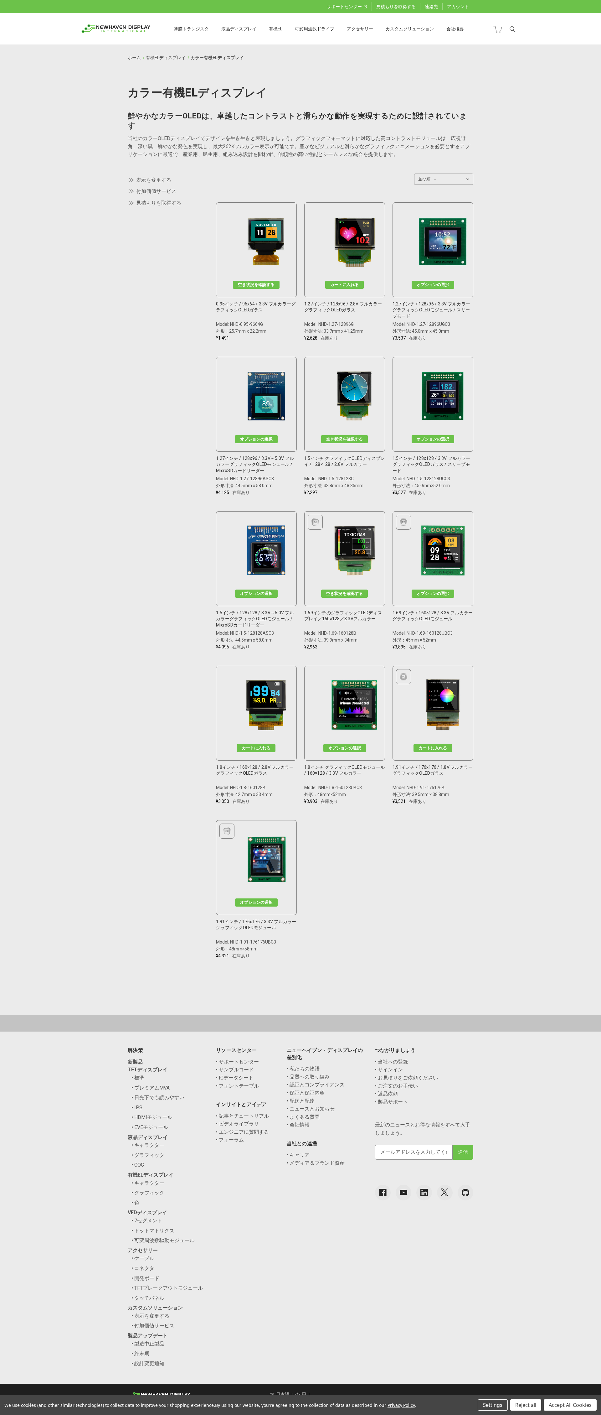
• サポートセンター (237, 1062)
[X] (445, 1192)
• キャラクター (147, 1145)
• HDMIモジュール (151, 1117)
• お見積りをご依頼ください (406, 1078)
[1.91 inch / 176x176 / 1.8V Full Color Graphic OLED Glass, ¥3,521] (443, 706)
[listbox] (453, 179)
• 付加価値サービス (152, 1326)
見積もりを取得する (396, 6)
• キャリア (298, 1155)
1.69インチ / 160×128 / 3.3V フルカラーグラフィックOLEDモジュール (433, 616)
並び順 (424, 179)
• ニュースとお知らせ (311, 1109)
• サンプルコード (235, 1070)
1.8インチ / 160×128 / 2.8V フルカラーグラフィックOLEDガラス (255, 770)
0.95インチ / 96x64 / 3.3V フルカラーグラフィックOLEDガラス (255, 307)
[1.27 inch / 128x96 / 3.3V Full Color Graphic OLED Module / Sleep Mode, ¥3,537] (442, 243)
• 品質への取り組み (308, 1077)
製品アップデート (148, 1336)
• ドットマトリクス (152, 1231)
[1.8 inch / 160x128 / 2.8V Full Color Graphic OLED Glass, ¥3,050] (266, 706)
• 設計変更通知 (147, 1363)
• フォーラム (230, 1140)
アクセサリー (360, 28)
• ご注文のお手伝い (396, 1086)
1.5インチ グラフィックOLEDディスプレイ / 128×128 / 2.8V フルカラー (344, 461)
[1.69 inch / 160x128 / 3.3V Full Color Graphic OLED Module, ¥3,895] (443, 552)
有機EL (275, 28)
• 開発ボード (145, 1278)
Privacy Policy (401, 1405)
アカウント (458, 6)
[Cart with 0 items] (497, 29)
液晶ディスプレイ (238, 28)
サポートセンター (345, 6)
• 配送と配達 (301, 1101)
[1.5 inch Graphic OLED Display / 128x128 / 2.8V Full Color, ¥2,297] (354, 397)
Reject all (525, 1405)
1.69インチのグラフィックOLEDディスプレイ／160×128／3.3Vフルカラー (343, 616)
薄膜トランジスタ (191, 28)
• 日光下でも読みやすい (157, 1097)
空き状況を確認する (256, 284)
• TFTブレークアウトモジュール (167, 1288)
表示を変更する (153, 180)
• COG (137, 1165)
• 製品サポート (391, 1102)
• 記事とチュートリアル (242, 1116)
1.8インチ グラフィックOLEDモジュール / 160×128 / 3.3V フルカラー (344, 770)
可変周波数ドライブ (314, 28)
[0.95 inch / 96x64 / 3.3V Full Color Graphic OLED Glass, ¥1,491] (266, 243)
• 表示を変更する (150, 1316)
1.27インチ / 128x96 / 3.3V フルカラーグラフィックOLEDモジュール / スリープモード (431, 310)
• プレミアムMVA (150, 1088)
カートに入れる (344, 284)
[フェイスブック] (383, 1192)
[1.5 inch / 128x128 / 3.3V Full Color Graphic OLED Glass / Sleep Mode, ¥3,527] (442, 397)
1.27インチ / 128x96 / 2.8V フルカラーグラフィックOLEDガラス (343, 307)
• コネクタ (142, 1268)
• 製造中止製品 (147, 1344)
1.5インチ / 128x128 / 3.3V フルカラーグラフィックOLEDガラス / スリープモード (431, 464)
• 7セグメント (146, 1221)
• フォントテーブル (237, 1086)
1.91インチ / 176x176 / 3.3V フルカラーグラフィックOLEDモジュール (256, 924)
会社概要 (455, 28)
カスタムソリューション (410, 28)
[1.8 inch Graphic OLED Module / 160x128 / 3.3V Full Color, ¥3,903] (354, 706)
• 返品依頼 (386, 1094)
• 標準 (137, 1078)
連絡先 (431, 6)
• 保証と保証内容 (306, 1093)
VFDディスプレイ (147, 1212)
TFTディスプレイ (147, 1070)
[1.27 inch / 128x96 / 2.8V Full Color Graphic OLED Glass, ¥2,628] (354, 243)
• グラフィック (147, 1155)
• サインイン (389, 1070)
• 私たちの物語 (303, 1069)
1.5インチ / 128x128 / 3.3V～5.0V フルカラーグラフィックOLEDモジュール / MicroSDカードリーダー (255, 618)
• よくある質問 (303, 1117)
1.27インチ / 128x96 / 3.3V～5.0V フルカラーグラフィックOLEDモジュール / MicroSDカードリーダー (255, 464)
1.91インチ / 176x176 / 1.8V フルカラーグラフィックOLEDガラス (433, 770)
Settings (492, 1405)
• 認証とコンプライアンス (316, 1085)
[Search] (512, 29)
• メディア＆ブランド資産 (316, 1163)
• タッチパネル (147, 1298)
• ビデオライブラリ (237, 1124)
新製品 (135, 1062)
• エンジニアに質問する (242, 1132)
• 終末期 (140, 1353)
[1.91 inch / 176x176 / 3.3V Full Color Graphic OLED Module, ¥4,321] (266, 861)
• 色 (135, 1203)
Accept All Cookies (570, 1405)
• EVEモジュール (149, 1127)
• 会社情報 (298, 1125)
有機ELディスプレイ (150, 1175)
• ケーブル (142, 1258)
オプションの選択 (433, 284)
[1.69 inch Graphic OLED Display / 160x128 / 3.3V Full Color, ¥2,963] (354, 552)
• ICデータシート (235, 1078)
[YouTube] (403, 1192)
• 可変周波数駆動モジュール (162, 1240)
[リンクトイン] (424, 1192)
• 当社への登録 (391, 1062)
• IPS (136, 1108)
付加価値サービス (156, 191)
